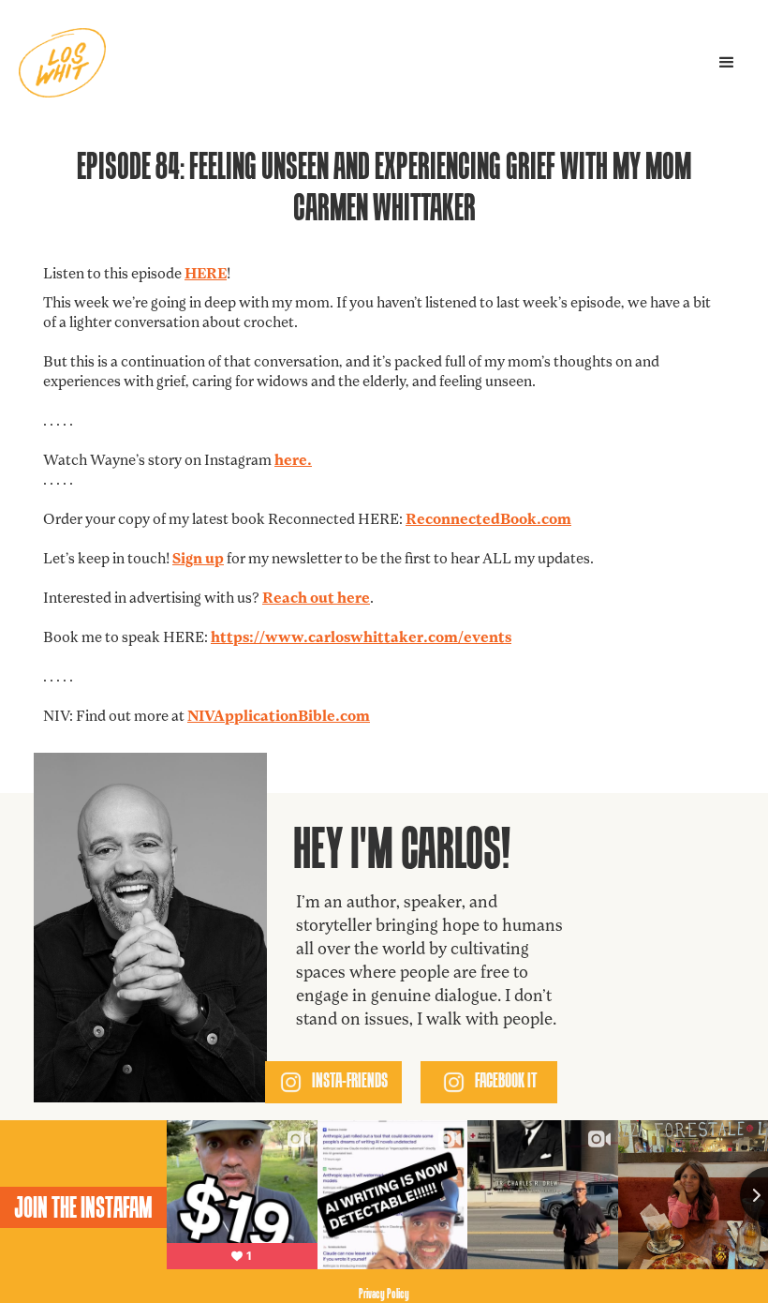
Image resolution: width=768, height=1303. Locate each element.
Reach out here (316, 599)
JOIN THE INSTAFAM (83, 1207)
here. (293, 461)
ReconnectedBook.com (488, 520)
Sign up (198, 559)
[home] (62, 62)
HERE (206, 274)
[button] (726, 62)
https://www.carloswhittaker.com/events (361, 638)
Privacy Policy (384, 1293)
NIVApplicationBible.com (278, 717)
